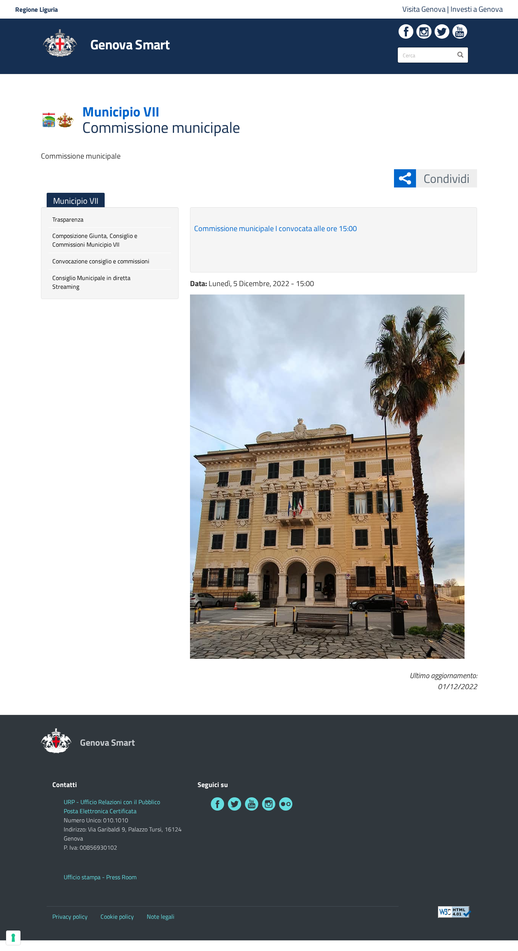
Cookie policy (117, 916)
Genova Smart (130, 44)
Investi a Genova (477, 9)
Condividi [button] (446, 178)
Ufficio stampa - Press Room (100, 877)
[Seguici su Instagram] (423, 31)
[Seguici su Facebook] (406, 31)
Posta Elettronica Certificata (100, 811)
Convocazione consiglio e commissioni (100, 261)
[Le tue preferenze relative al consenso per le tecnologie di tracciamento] (13, 938)
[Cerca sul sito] (460, 55)
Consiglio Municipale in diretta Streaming (91, 282)
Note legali (160, 916)
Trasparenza (67, 219)
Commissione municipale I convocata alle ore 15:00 (275, 228)
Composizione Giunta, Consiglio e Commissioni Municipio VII (94, 240)
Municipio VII (75, 200)
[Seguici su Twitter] (442, 31)
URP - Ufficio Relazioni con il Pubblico (112, 801)
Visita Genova (424, 9)
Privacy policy (70, 916)
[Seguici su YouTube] (459, 31)
